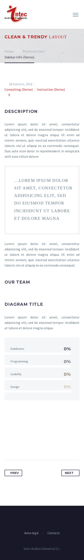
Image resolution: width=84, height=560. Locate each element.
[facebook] (36, 517)
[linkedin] (42, 517)
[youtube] (47, 517)
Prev (14, 473)
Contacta (53, 533)
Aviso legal (31, 533)
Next (69, 473)
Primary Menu (75, 15)
